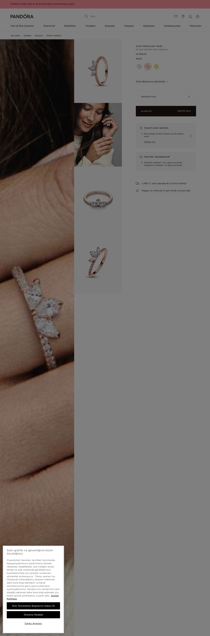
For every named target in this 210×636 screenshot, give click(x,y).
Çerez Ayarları (33, 623)
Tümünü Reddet (33, 614)
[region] (33, 589)
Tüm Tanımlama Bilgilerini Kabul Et (33, 606)
